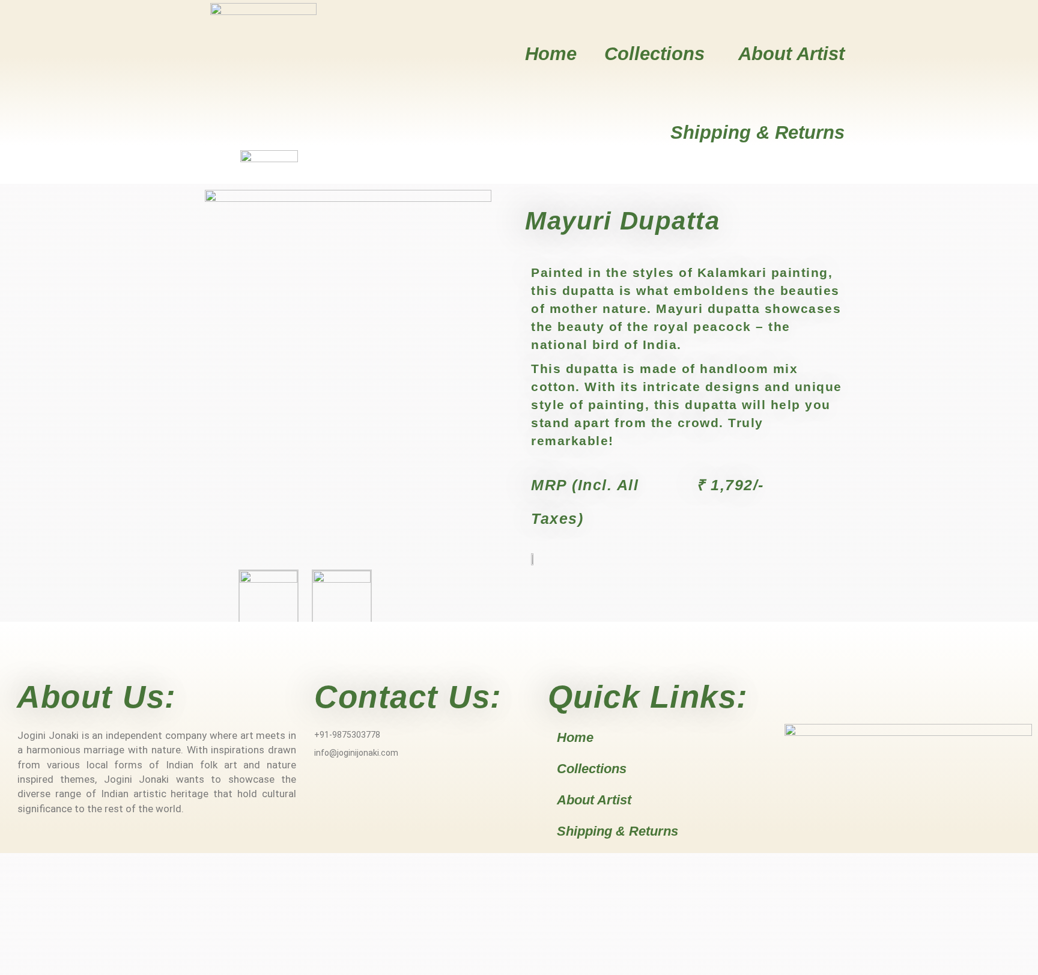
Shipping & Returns (757, 132)
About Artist (791, 53)
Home (551, 53)
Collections (654, 53)
